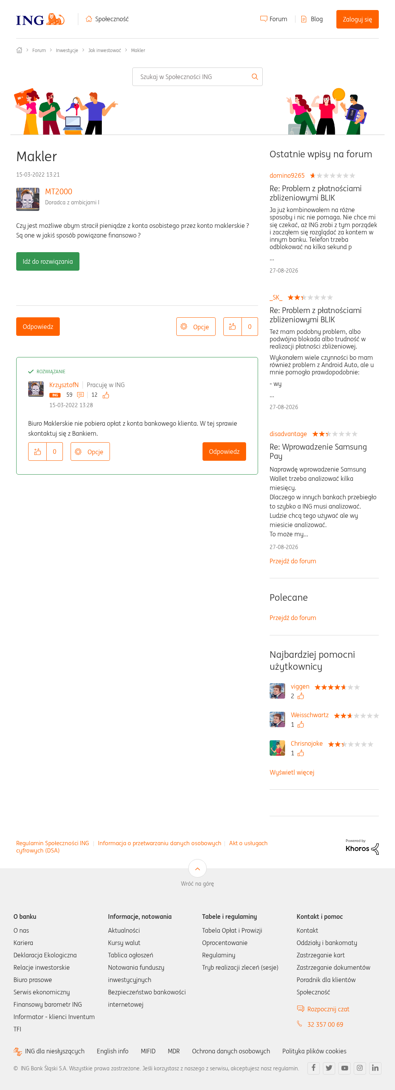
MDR (174, 1051)
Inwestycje (67, 50)
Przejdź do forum (293, 561)
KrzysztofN (64, 385)
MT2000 (58, 191)
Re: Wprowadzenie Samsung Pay (318, 451)
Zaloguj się (357, 19)
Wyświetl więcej (292, 772)
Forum (278, 19)
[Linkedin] (375, 1068)
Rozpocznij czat (328, 1009)
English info (112, 1051)
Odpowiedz (38, 326)
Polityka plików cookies (314, 1051)
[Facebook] (313, 1068)
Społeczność (112, 19)
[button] (232, 326)
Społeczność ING (19, 50)
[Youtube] (344, 1068)
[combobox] (197, 76)
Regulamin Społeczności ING (52, 843)
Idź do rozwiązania (48, 261)
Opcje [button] (201, 327)
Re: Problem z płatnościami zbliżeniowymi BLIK (316, 193)
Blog (317, 19)
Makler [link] (138, 50)
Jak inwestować (104, 50)
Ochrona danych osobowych (231, 1051)
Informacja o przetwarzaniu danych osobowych (159, 843)
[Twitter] (329, 1068)
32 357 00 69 (325, 1024)
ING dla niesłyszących (54, 1051)
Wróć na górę (197, 883)
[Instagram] (360, 1068)
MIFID (148, 1051)
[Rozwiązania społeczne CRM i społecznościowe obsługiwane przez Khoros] (362, 846)
